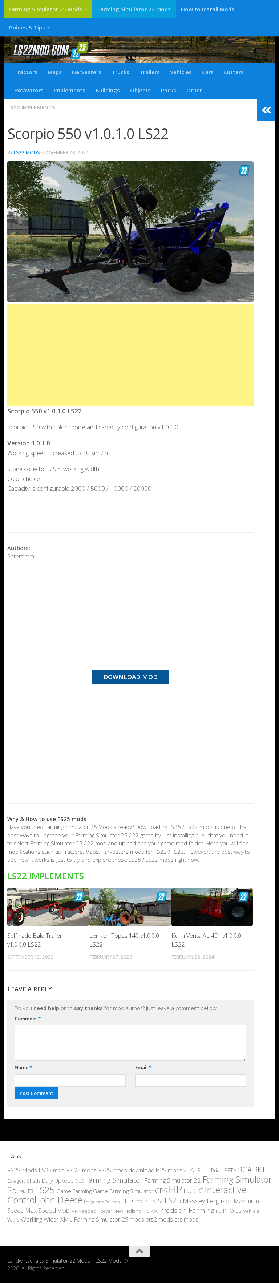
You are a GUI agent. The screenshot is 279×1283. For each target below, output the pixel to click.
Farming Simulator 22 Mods (134, 9)
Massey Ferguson (207, 1200)
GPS (161, 1190)
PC (146, 1211)
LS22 (156, 1200)
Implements (69, 90)
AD (186, 1171)
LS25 (173, 1200)
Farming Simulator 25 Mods (45, 9)
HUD (189, 1191)
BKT (259, 1170)
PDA (154, 1211)
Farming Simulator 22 (172, 1180)
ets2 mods (159, 1219)
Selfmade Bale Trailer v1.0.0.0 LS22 (34, 940)
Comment (28, 1018)
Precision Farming (186, 1210)
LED (127, 1200)
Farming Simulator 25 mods (109, 1219)
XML (66, 1219)
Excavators (29, 90)
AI (193, 1170)
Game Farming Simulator (123, 1191)
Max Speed (40, 1210)
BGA (245, 1169)
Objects (140, 90)
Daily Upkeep (58, 1180)
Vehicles (181, 72)
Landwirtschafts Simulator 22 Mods (48, 1260)
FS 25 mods (81, 1170)
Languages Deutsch (102, 1201)
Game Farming (74, 1191)
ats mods (186, 1219)
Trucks (120, 72)
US (238, 1211)
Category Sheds (23, 1181)
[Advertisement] (130, 355)
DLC (79, 1181)
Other (194, 90)
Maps (55, 72)
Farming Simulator (114, 1180)
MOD (63, 1210)
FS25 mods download (126, 1170)
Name (23, 1067)
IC (200, 1190)
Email (143, 1067)
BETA (230, 1170)
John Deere (60, 1200)
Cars (208, 72)
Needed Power (95, 1210)
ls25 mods (169, 1170)
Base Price (210, 1170)
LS (145, 1201)
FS (30, 1191)
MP (74, 1211)
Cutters (234, 72)
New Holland (127, 1211)
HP (175, 1189)
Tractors (25, 72)
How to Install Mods (207, 9)
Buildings (108, 90)
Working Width (40, 1219)
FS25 (45, 1190)
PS (219, 1211)
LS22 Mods (27, 152)
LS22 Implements (31, 107)
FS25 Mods (22, 1170)
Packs (168, 90)
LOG (138, 1201)
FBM (22, 1191)
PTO (228, 1210)
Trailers (150, 72)
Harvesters (86, 72)
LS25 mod (52, 1170)
